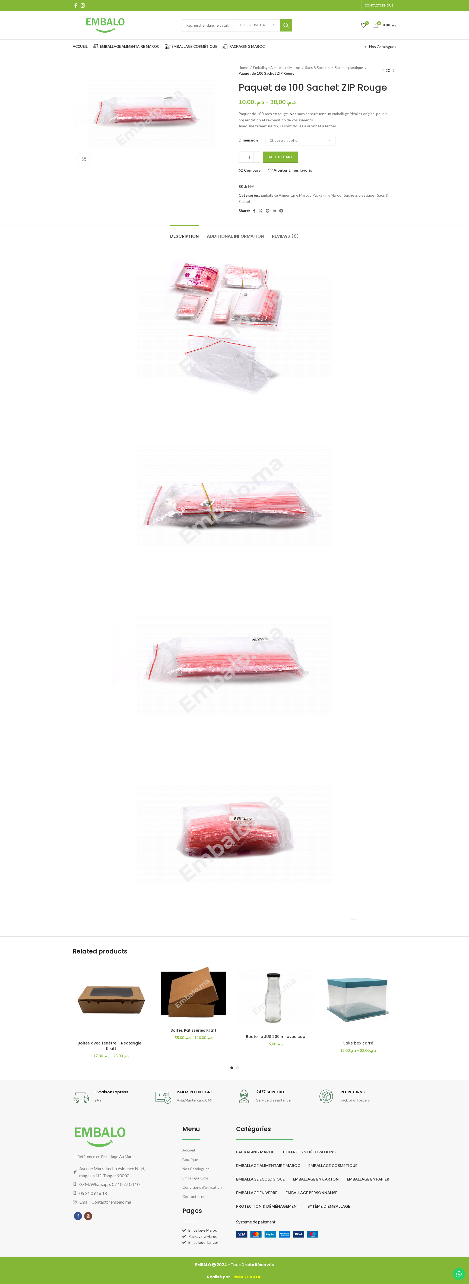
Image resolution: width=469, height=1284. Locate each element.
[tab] (184, 233)
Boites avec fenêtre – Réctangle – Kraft (111, 1045)
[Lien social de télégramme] (281, 210)
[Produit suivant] (393, 70)
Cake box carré (358, 1043)
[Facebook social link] (76, 5)
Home (244, 67)
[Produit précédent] (382, 70)
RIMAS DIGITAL (248, 1277)
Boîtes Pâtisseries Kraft (193, 1030)
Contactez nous (196, 1196)
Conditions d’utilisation (202, 1187)
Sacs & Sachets (317, 67)
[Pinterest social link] (267, 210)
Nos (293, 113)
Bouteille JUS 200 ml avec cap (275, 1036)
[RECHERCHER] (286, 25)
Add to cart (280, 157)
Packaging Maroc (326, 195)
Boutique (190, 1159)
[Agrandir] (83, 159)
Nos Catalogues (382, 46)
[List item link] (116, 1184)
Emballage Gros (195, 1178)
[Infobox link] (111, 1098)
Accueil (188, 1150)
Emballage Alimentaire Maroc (277, 67)
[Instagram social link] (83, 5)
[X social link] (260, 210)
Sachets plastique (349, 67)
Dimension (248, 140)
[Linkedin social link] (274, 210)
